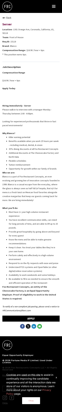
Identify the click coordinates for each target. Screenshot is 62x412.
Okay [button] (31, 401)
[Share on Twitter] (28, 326)
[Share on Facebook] (22, 326)
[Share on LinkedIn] (34, 326)
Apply (31, 318)
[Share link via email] (39, 326)
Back (8, 18)
